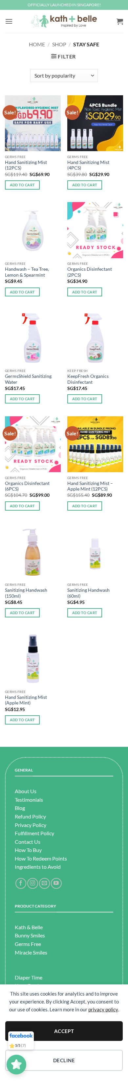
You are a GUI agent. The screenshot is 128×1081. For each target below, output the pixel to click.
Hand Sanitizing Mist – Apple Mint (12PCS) (90, 486)
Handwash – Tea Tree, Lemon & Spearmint (27, 272)
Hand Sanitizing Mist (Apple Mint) (26, 700)
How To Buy (28, 850)
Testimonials (29, 799)
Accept (64, 1031)
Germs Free (28, 944)
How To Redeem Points (41, 858)
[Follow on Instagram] (32, 883)
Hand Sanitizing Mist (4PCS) (88, 165)
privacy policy (103, 1009)
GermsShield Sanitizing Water (28, 379)
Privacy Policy (30, 825)
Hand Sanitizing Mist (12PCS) (26, 165)
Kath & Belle (29, 927)
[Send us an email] (44, 883)
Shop (59, 44)
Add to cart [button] (22, 185)
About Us (25, 791)
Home (37, 44)
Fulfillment (27, 833)
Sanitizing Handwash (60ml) (88, 593)
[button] (9, 21)
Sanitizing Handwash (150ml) (26, 593)
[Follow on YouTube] (56, 883)
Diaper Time (28, 977)
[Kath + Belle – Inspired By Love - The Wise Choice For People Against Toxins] (64, 21)
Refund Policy (30, 816)
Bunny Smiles (30, 935)
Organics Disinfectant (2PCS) (89, 272)
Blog (20, 808)
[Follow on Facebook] (20, 883)
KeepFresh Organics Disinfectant (88, 379)
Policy (46, 833)
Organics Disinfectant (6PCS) (27, 486)
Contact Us (27, 842)
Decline (64, 1060)
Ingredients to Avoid (38, 866)
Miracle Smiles (31, 952)
